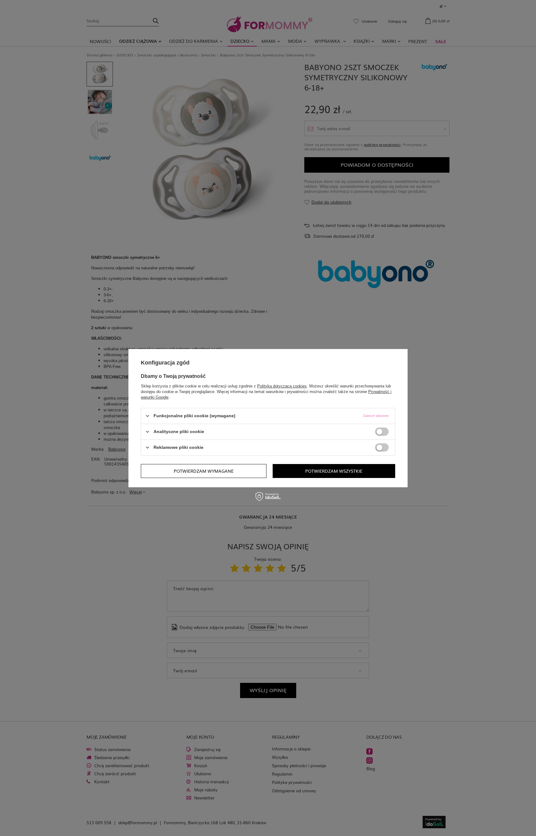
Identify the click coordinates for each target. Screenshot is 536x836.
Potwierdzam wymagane (204, 471)
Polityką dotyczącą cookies (282, 385)
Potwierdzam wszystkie (333, 471)
